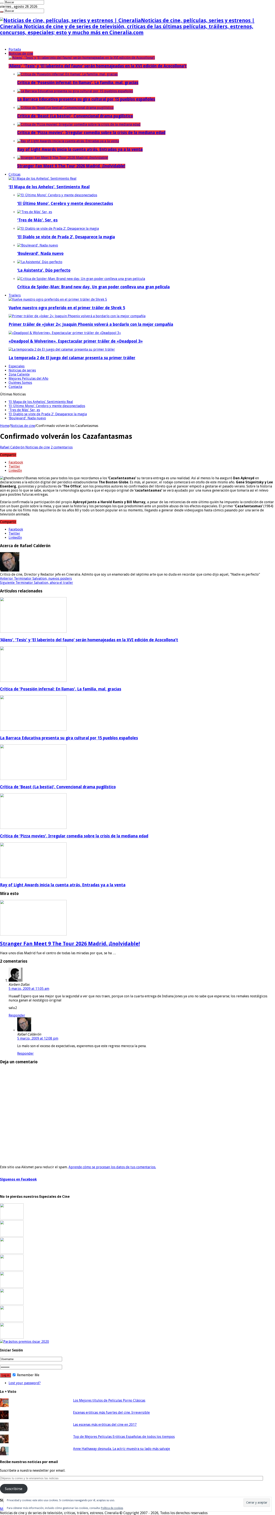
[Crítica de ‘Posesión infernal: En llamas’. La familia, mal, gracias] (67, 74)
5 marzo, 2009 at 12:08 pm (37, 1038)
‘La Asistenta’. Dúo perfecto (43, 270)
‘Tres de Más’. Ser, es (37, 220)
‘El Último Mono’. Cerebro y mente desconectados (65, 203)
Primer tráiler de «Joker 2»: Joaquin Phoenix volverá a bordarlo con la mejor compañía (91, 324)
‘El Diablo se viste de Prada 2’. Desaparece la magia (66, 237)
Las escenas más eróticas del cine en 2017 (105, 1425)
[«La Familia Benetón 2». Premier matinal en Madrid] (12, 1269)
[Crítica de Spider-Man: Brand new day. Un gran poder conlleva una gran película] (81, 279)
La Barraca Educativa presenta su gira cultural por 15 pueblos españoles (86, 99)
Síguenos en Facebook (18, 1179)
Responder (17, 1015)
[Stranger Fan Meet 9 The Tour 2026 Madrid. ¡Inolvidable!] (62, 158)
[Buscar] (1, 3)
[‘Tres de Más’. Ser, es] (34, 212)
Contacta (15, 387)
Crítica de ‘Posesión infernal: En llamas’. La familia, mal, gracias (77, 82)
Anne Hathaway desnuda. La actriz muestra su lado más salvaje (121, 1449)
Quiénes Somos (20, 383)
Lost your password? (25, 1383)
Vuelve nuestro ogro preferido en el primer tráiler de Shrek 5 (67, 308)
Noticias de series (22, 370)
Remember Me (27, 1375)
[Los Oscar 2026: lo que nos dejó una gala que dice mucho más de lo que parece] (12, 1303)
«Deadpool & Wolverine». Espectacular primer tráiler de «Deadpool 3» (76, 341)
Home (4, 426)
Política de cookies (112, 1508)
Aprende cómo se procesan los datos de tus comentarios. (112, 1167)
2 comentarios (62, 447)
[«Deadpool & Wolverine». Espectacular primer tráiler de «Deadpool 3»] (65, 333)
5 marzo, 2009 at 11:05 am (29, 989)
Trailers (15, 295)
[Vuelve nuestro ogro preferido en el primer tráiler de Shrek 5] (58, 299)
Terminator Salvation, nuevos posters (36, 578)
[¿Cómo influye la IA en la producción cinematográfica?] (12, 1235)
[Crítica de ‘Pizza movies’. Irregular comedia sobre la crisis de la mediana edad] (79, 124)
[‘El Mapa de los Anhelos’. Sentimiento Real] (42, 178)
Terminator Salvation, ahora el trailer (36, 583)
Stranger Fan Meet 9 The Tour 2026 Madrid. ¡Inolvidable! (71, 166)
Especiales (16, 366)
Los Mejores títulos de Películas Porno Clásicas (109, 1400)
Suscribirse (13, 1489)
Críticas (14, 174)
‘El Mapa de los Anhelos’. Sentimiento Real (49, 187)
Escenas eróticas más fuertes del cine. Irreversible (111, 1412)
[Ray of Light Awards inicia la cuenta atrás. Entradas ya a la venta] (68, 141)
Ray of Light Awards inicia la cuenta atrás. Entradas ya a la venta (80, 149)
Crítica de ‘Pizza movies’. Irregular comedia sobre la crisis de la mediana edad (91, 132)
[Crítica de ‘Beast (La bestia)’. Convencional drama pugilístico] (65, 108)
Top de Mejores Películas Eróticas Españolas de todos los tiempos (124, 1437)
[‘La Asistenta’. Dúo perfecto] (39, 262)
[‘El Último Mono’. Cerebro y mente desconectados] (57, 195)
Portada (15, 49)
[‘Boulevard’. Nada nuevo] (37, 245)
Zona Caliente (19, 374)
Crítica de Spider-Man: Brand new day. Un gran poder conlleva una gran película (93, 287)
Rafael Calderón (12, 447)
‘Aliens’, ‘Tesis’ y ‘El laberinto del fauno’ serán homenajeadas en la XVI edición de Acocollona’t (98, 66)
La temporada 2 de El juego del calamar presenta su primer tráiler (72, 358)
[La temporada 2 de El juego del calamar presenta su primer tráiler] (62, 349)
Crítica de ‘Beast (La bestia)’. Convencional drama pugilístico (75, 116)
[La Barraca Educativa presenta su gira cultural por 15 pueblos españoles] (75, 91)
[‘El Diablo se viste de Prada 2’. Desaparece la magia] (58, 228)
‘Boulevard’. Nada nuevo (40, 253)
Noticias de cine (21, 54)
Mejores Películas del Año (28, 378)
